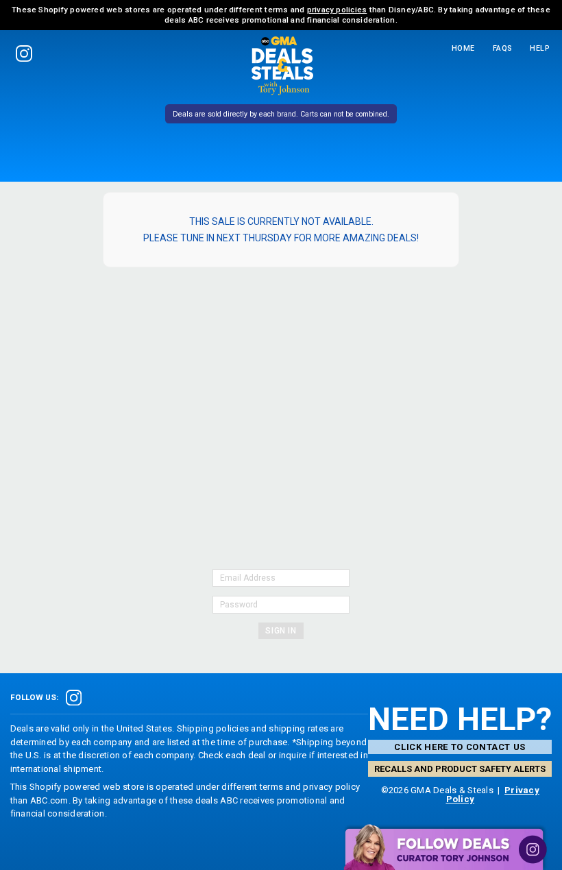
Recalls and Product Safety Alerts (460, 769)
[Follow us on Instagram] (24, 53)
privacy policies (337, 9)
